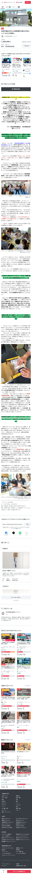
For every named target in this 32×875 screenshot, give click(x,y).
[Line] (20, 533)
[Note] (26, 533)
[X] (13, 533)
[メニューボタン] (2, 2)
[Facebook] (6, 533)
